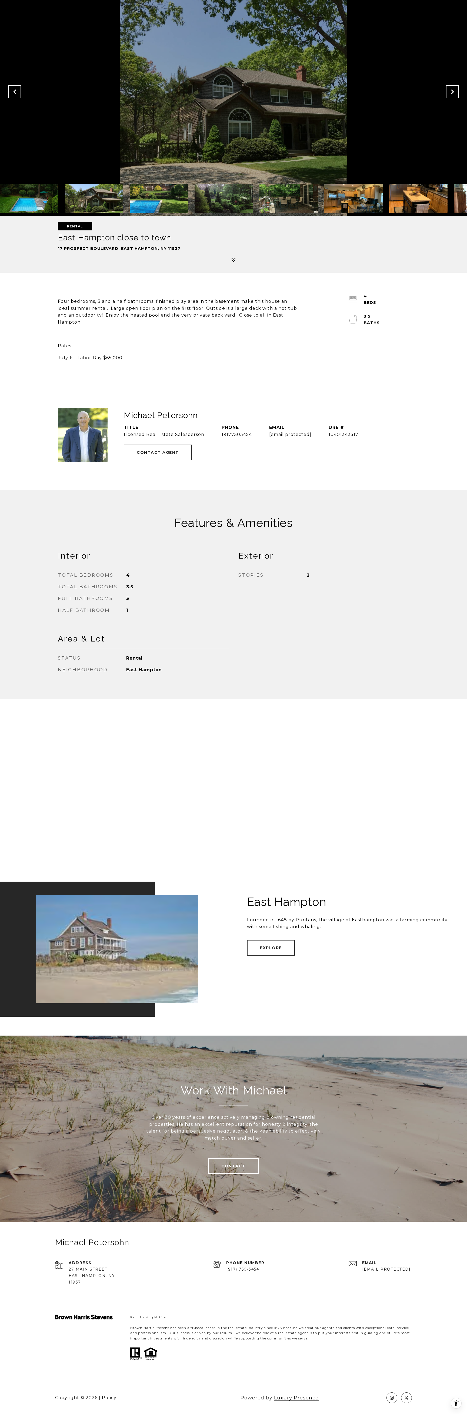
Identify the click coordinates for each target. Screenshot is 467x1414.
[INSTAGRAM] (391, 1397)
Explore (271, 947)
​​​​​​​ (148, 1317)
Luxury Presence (296, 1398)
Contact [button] (233, 1166)
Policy (109, 1397)
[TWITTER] (406, 1397)
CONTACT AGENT (158, 452)
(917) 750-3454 (242, 1269)
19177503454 (237, 434)
